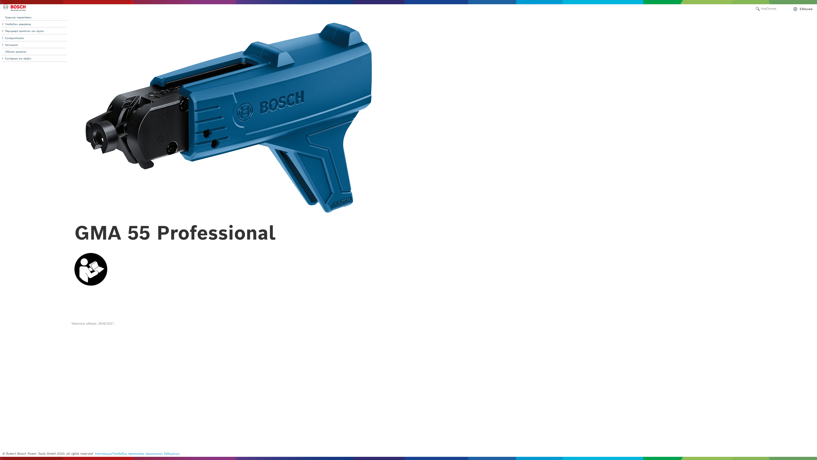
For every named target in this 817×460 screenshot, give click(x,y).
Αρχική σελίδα (740, 8)
